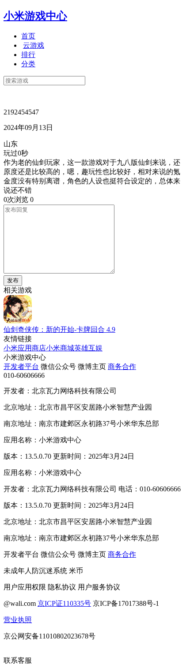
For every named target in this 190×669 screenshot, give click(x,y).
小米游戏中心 (35, 16)
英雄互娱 (88, 348)
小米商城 (60, 348)
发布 (13, 280)
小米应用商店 (25, 348)
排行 (28, 54)
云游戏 (33, 45)
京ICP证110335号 (64, 603)
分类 (28, 64)
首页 (28, 36)
